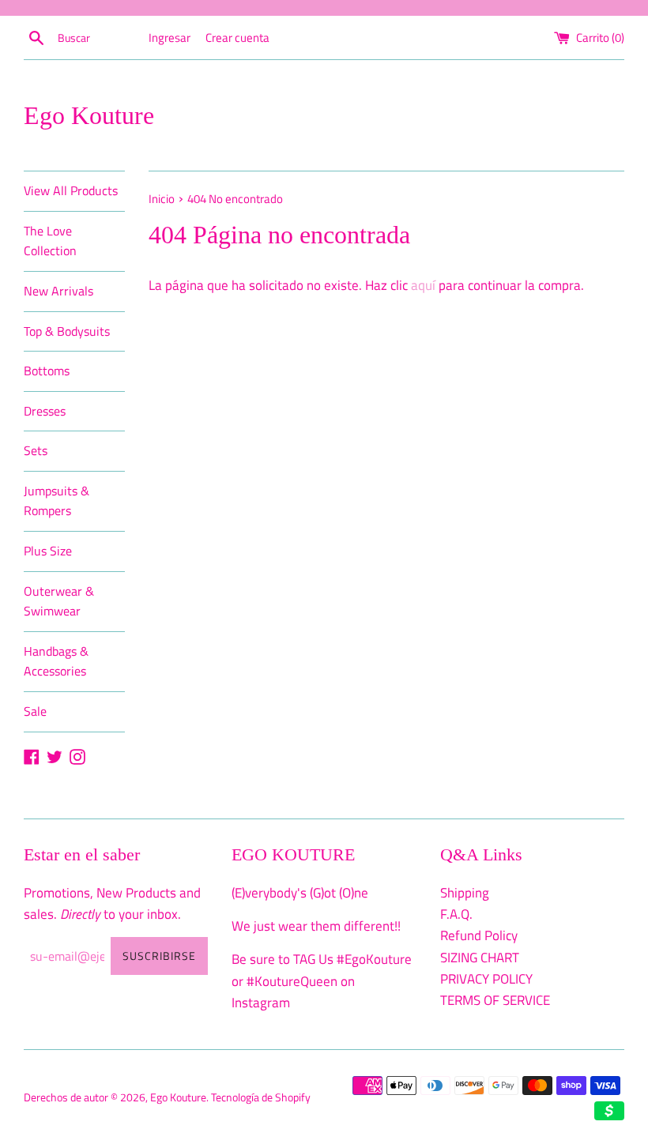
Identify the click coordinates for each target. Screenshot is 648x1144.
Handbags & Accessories (56, 661)
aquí (423, 285)
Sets (35, 450)
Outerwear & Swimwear (59, 601)
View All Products (71, 190)
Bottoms (47, 370)
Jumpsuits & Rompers (56, 501)
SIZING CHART (479, 957)
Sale (35, 711)
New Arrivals (58, 290)
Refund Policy (479, 935)
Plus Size (48, 550)
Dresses (45, 410)
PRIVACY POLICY (486, 979)
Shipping (464, 892)
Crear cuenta (237, 37)
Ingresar (169, 37)
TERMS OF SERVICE (495, 1000)
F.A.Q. (456, 914)
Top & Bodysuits (67, 331)
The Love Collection (50, 241)
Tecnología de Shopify (261, 1097)
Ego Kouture (89, 115)
